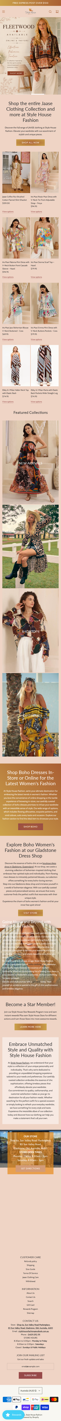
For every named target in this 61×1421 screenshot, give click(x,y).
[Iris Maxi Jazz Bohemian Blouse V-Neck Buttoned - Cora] (16, 303)
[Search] (50, 11)
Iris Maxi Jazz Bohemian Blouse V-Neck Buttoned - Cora (15, 329)
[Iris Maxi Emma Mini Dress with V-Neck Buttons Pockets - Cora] (45, 303)
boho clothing (34, 964)
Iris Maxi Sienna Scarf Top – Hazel (42, 264)
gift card (36, 981)
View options (7, 211)
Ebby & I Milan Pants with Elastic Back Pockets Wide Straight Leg (44, 391)
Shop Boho (31, 826)
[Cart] (57, 11)
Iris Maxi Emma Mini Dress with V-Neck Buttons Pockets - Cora (44, 329)
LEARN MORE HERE (30, 1026)
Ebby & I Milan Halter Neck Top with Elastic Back (15, 391)
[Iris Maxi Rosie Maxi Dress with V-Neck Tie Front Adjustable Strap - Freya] (45, 172)
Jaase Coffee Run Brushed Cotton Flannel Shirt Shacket (14, 198)
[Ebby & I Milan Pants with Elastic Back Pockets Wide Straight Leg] (45, 365)
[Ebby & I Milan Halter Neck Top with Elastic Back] (16, 365)
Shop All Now (30, 142)
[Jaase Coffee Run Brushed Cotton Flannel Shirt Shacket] (16, 172)
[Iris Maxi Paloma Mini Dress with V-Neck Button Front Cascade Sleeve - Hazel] (16, 238)
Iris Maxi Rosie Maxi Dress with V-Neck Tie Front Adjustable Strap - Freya (44, 199)
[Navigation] (3, 11)
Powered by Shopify (30, 1417)
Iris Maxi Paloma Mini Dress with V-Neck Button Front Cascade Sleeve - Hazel (15, 265)
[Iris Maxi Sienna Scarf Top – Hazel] (45, 238)
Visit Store (30, 913)
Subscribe (30, 1375)
